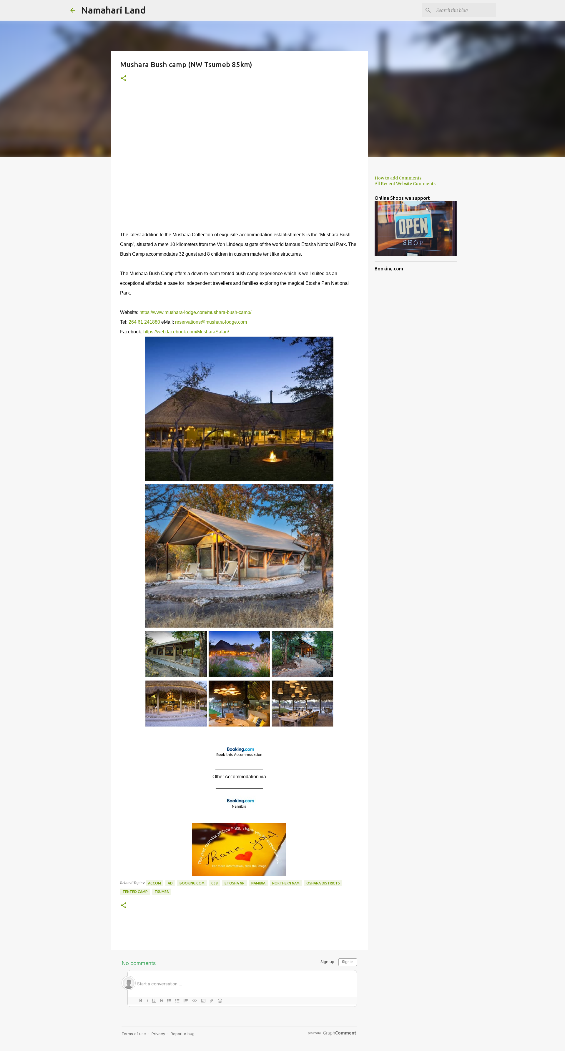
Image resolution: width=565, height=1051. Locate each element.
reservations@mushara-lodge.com (211, 322)
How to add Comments (398, 178)
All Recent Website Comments (405, 183)
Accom (154, 883)
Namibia (258, 883)
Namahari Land (113, 10)
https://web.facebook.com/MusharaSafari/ (186, 331)
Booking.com (192, 883)
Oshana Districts (323, 883)
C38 (214, 883)
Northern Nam (286, 883)
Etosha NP (235, 883)
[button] (123, 79)
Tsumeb (161, 892)
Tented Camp (135, 892)
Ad (170, 883)
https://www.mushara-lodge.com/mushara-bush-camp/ (195, 312)
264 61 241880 (144, 322)
